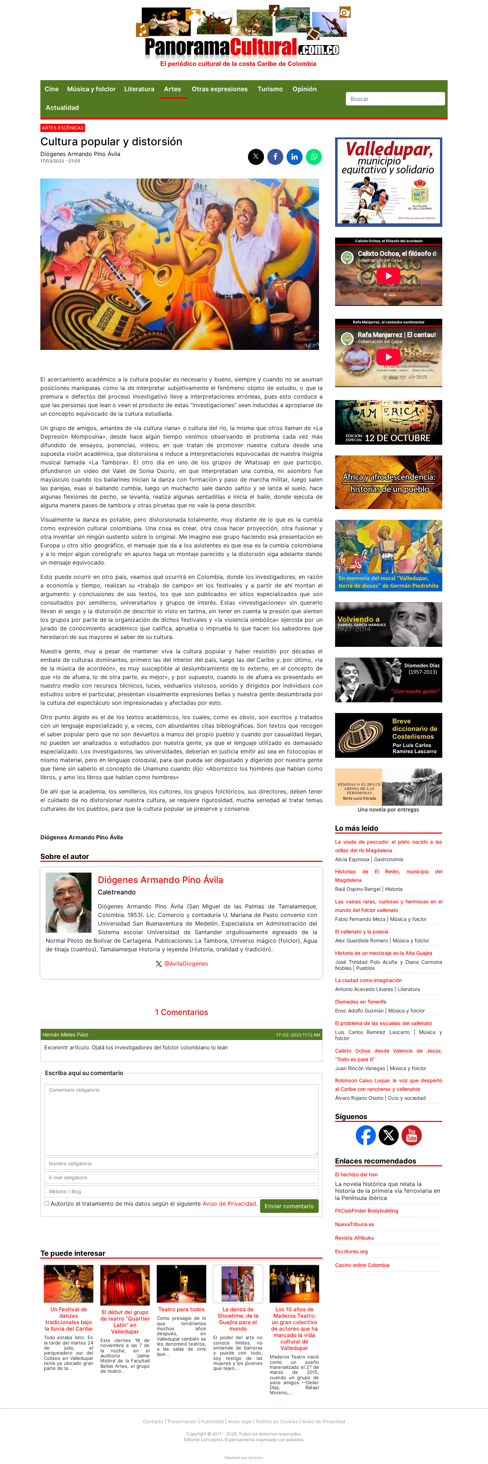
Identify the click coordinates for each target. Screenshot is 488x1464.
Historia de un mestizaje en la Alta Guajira (383, 953)
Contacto (153, 1421)
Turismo (270, 89)
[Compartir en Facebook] (275, 157)
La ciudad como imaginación (368, 980)
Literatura (139, 89)
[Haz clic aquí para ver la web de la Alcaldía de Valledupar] (388, 181)
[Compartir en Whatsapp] (314, 157)
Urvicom (255, 1457)
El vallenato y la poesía (361, 931)
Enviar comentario (289, 1206)
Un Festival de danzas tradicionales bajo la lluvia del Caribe (69, 1319)
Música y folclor (91, 89)
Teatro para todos (181, 1309)
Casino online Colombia (362, 1265)
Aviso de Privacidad (229, 1203)
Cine (52, 89)
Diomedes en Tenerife (360, 1002)
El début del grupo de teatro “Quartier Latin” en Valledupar (125, 1322)
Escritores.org (351, 1251)
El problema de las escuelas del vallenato (383, 1023)
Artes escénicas (63, 128)
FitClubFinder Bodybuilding (366, 1210)
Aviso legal (240, 1421)
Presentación (182, 1421)
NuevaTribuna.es (354, 1224)
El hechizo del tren (356, 1174)
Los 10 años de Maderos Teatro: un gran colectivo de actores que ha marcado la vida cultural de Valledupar (294, 1328)
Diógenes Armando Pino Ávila (80, 153)
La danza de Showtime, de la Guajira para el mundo (238, 1319)
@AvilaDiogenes (186, 963)
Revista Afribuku (354, 1238)
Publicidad (212, 1421)
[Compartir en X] (256, 157)
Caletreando (117, 892)
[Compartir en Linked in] (295, 157)
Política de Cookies (277, 1421)
